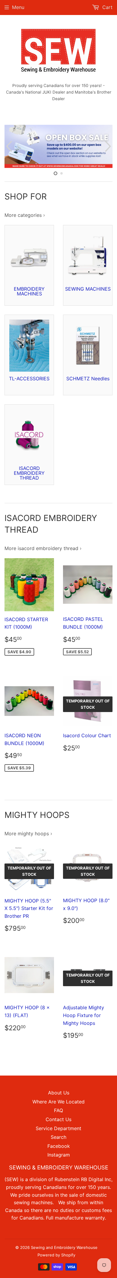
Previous (8, 146)
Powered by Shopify (56, 1255)
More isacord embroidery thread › (43, 548)
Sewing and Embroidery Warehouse (64, 1247)
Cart (106, 7)
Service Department (58, 1128)
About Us (58, 1093)
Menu (18, 7)
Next (108, 146)
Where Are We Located (58, 1102)
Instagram (58, 1155)
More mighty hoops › (28, 834)
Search (58, 1137)
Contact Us (58, 1119)
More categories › (24, 215)
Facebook (58, 1146)
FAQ (58, 1110)
